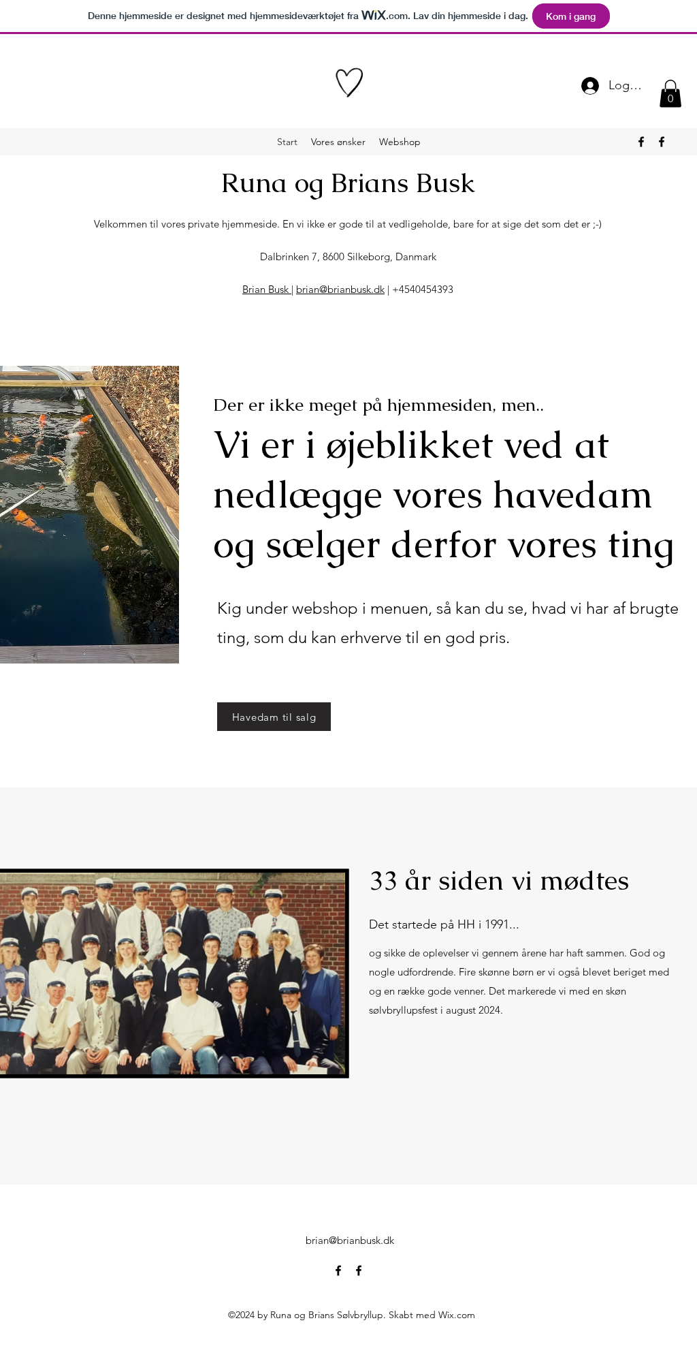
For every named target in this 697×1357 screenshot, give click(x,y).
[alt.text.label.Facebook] (641, 142)
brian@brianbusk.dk (340, 289)
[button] (670, 94)
